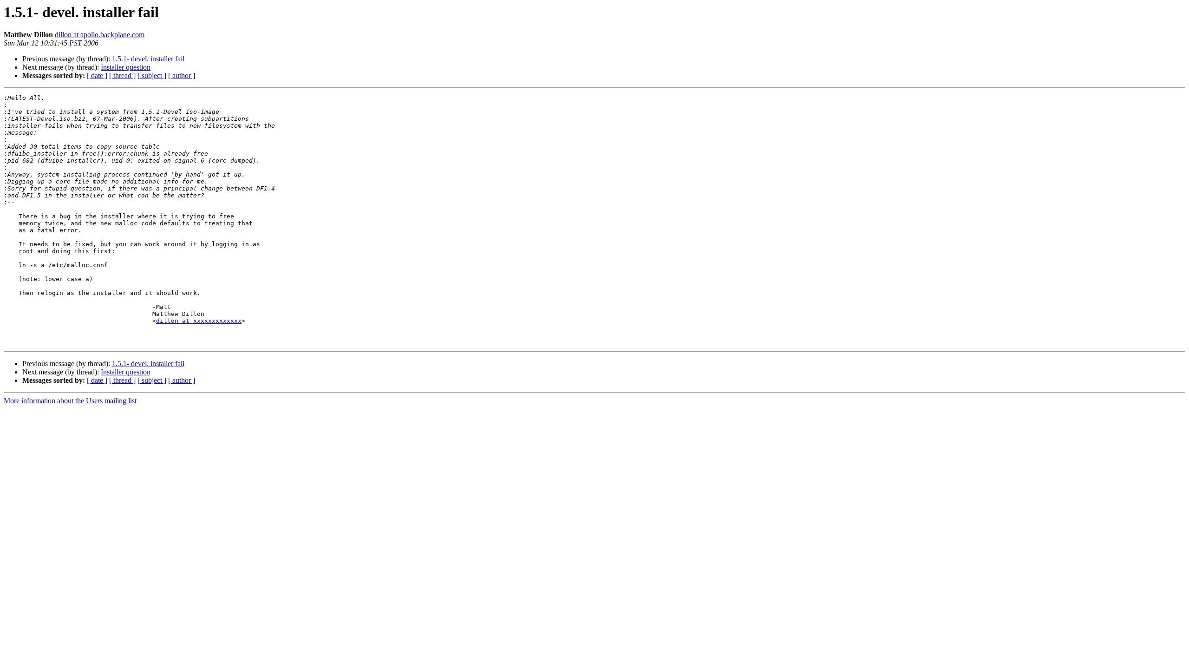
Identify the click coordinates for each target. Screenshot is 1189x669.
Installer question (125, 67)
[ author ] (181, 75)
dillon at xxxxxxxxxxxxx (199, 320)
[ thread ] (122, 75)
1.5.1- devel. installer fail (148, 59)
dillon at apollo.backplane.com (99, 35)
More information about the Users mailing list (70, 401)
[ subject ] (151, 75)
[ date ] (97, 75)
